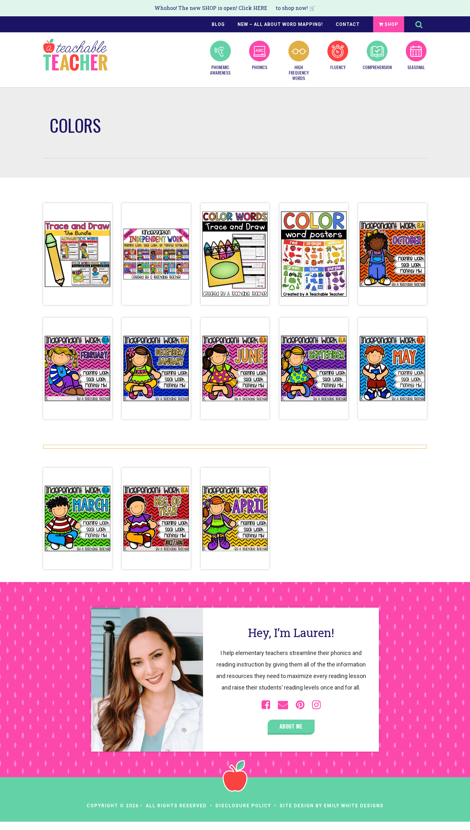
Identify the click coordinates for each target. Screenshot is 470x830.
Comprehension (377, 67)
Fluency (338, 67)
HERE (260, 7)
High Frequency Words (299, 72)
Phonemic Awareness (220, 70)
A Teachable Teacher (75, 55)
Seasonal (416, 67)
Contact (348, 24)
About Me (291, 726)
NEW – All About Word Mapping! (280, 24)
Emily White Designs (354, 805)
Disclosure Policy (243, 805)
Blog (218, 24)
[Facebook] (266, 705)
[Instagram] (316, 705)
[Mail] (283, 705)
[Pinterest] (300, 705)
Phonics (259, 67)
